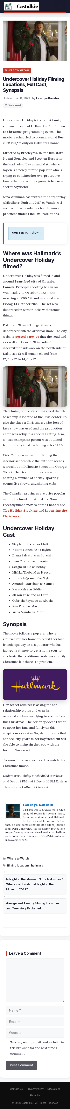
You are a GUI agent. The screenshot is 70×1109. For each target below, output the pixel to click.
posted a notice (27, 336)
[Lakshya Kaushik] (13, 818)
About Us (35, 1095)
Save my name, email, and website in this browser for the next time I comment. (37, 1047)
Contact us (16, 1088)
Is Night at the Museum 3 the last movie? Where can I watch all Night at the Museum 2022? (34, 884)
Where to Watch (18, 858)
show (35, 232)
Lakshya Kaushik (38, 805)
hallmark (37, 865)
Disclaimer (53, 1088)
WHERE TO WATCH (17, 70)
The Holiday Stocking (20, 510)
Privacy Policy (35, 1088)
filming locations (18, 865)
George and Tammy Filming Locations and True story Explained (33, 906)
